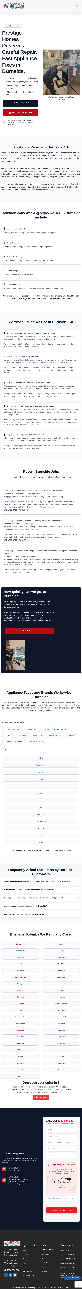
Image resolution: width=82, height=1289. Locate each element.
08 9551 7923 (69, 1250)
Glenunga (20, 1003)
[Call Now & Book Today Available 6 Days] (21, 104)
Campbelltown (20, 977)
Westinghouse (41, 821)
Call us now (41, 1097)
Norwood (20, 1030)
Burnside (61, 970)
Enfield (61, 990)
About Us (26, 1250)
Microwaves (70, 735)
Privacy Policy (27, 1271)
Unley (61, 1056)
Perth (43, 1258)
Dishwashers (22, 735)
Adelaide (45, 1263)
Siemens (41, 828)
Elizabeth (20, 990)
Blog (24, 1267)
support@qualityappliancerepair (13, 1263)
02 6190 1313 (70, 1259)
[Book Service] (29, 630)
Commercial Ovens (36, 741)
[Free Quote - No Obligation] (20, 113)
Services (26, 1255)
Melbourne (45, 1254)
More (41, 842)
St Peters (20, 1050)
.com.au (11, 1266)
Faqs (24, 1263)
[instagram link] (15, 1275)
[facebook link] (6, 1275)
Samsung (41, 793)
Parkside (61, 1030)
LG (41, 800)
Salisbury (20, 1076)
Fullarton (20, 997)
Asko (41, 779)
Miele (41, 758)
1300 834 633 (13, 1270)
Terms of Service (28, 1275)
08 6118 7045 (71, 1255)
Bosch (41, 772)
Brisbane (45, 1271)
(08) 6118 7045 (13, 1170)
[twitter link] (10, 1275)
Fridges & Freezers (11, 729)
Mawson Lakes (20, 1017)
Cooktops (8, 735)
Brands (25, 1259)
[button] (41, 881)
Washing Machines (31, 729)
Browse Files (61, 1188)
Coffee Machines (54, 735)
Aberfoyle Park (20, 944)
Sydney (44, 1267)
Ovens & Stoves (60, 729)
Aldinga (61, 944)
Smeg (41, 807)
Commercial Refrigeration (14, 741)
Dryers (46, 729)
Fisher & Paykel (41, 765)
